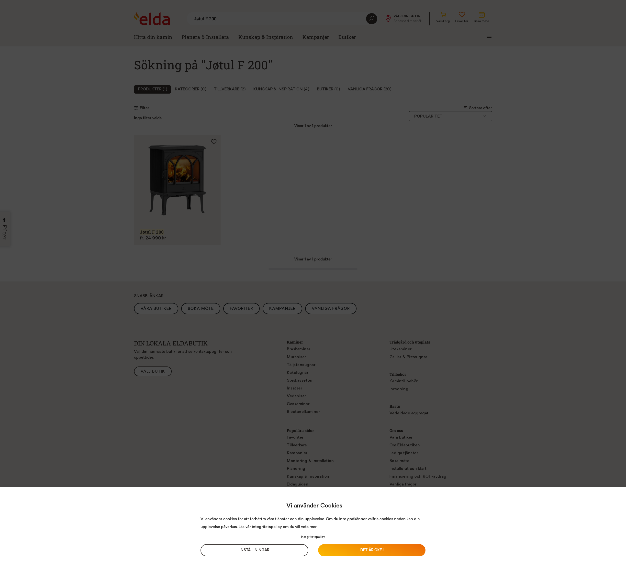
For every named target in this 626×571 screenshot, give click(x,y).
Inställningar (254, 550)
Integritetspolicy (313, 537)
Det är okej (371, 550)
